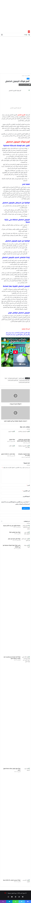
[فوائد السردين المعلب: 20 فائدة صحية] (26, 882)
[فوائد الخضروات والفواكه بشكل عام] (23, 449)
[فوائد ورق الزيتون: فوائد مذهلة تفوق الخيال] (26, 823)
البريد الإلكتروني (26, 490)
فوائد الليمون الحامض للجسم (13, 380)
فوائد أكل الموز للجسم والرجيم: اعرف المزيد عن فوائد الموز (12, 658)
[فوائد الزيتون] (8, 434)
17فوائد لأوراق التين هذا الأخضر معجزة (11, 526)
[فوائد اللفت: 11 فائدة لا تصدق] (8, 449)
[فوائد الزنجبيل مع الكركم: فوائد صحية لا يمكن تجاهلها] (23, 434)
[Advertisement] (15, 15)
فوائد (23, 75)
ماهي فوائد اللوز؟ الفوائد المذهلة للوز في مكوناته (11, 546)
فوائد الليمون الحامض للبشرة (24, 380)
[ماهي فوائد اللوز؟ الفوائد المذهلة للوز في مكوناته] (26, 600)
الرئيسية (27, 75)
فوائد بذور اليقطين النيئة (14, 532)
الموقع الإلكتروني (26, 496)
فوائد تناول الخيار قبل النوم (14, 539)
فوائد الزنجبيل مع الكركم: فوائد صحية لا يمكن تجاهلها (23, 440)
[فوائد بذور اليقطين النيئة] (26, 534)
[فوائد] (25, 34)
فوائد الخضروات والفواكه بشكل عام (24, 454)
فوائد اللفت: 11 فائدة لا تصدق (8, 454)
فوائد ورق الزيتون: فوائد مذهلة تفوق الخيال (11, 769)
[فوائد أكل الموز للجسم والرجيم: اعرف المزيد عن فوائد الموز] (26, 711)
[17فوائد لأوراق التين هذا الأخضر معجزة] (26, 527)
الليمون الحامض (22, 115)
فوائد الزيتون (12, 440)
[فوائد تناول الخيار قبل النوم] (26, 541)
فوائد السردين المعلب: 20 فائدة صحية (11, 880)
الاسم (28, 485)
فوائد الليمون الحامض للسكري (24, 382)
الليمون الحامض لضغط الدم (12, 378)
